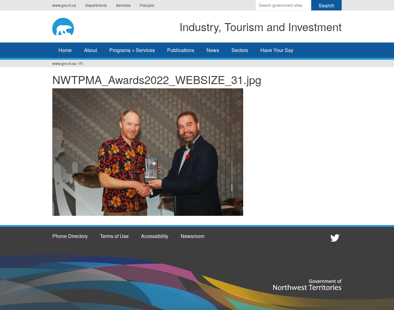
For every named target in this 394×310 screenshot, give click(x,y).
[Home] (69, 25)
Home (65, 50)
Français (147, 5)
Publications (180, 50)
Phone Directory (70, 236)
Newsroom (192, 236)
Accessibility (154, 236)
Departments (96, 5)
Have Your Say (276, 50)
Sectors (239, 50)
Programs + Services (132, 50)
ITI (81, 63)
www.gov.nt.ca (64, 5)
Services (123, 5)
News (213, 50)
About (90, 50)
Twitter (334, 237)
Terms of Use (114, 236)
